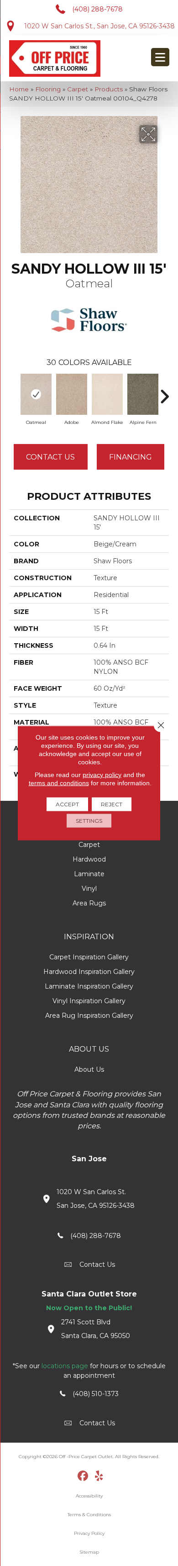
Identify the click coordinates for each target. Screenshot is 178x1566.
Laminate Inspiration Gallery (89, 986)
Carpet (77, 89)
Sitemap (89, 1552)
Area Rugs (89, 903)
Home (19, 89)
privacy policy (102, 774)
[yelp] (99, 1476)
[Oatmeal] (36, 394)
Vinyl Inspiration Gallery (89, 1001)
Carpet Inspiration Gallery (89, 957)
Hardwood (89, 859)
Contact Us (50, 457)
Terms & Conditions (89, 1515)
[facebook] (83, 1476)
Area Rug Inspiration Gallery (89, 1015)
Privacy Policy (89, 1533)
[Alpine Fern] (143, 394)
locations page (65, 1366)
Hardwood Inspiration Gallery (89, 972)
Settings (89, 820)
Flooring (48, 89)
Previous (14, 392)
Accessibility (89, 1496)
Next (164, 392)
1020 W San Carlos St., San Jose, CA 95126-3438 (99, 26)
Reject (111, 804)
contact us (97, 1264)
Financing (130, 457)
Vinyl (89, 888)
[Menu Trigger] (160, 57)
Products (108, 89)
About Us (89, 1069)
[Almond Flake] (107, 394)
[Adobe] (71, 394)
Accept (67, 804)
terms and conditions (59, 783)
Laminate (89, 874)
